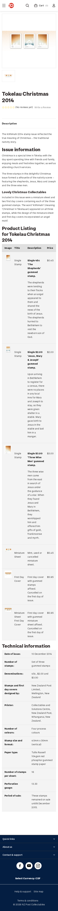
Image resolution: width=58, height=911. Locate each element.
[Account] (54, 5)
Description (9, 123)
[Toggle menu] (4, 5)
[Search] (27, 5)
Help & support (23, 891)
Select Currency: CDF (28, 878)
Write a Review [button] (42, 107)
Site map (39, 891)
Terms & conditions (27, 900)
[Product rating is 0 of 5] (8, 107)
